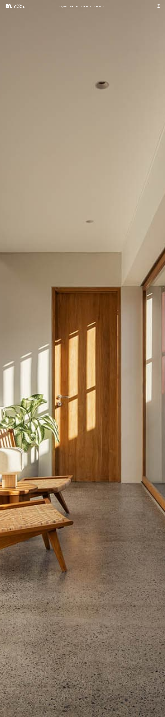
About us (74, 6)
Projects (63, 6)
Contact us (99, 6)
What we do (86, 6)
